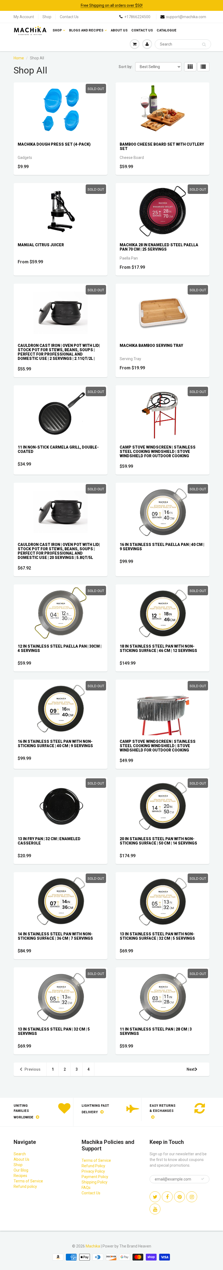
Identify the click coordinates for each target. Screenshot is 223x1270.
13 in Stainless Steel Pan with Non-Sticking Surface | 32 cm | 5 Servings (157, 936)
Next (191, 1069)
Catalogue (166, 30)
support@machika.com (186, 17)
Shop (46, 17)
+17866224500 (137, 17)
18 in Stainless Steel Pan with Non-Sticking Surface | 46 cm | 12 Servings (158, 648)
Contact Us (69, 17)
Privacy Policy (93, 1171)
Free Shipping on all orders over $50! (112, 5)
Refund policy (25, 1186)
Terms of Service (28, 1181)
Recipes (20, 1175)
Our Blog (21, 1170)
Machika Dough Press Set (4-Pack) (54, 144)
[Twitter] (155, 1196)
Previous (32, 1069)
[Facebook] (167, 1196)
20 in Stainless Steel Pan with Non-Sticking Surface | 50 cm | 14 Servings (158, 841)
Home (19, 58)
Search (20, 1154)
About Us (119, 30)
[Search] (204, 44)
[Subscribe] (203, 1179)
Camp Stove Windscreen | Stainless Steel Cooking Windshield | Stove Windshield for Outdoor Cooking (158, 451)
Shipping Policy (94, 1182)
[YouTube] (155, 1209)
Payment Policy (95, 1177)
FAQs (86, 1187)
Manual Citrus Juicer (41, 245)
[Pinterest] (179, 1196)
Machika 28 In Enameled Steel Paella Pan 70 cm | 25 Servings (159, 247)
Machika (93, 1246)
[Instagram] (191, 1196)
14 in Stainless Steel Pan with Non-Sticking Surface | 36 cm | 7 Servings (55, 936)
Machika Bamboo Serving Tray (151, 345)
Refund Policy (93, 1166)
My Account (24, 17)
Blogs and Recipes (86, 30)
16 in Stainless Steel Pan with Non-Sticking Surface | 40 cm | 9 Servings (55, 743)
